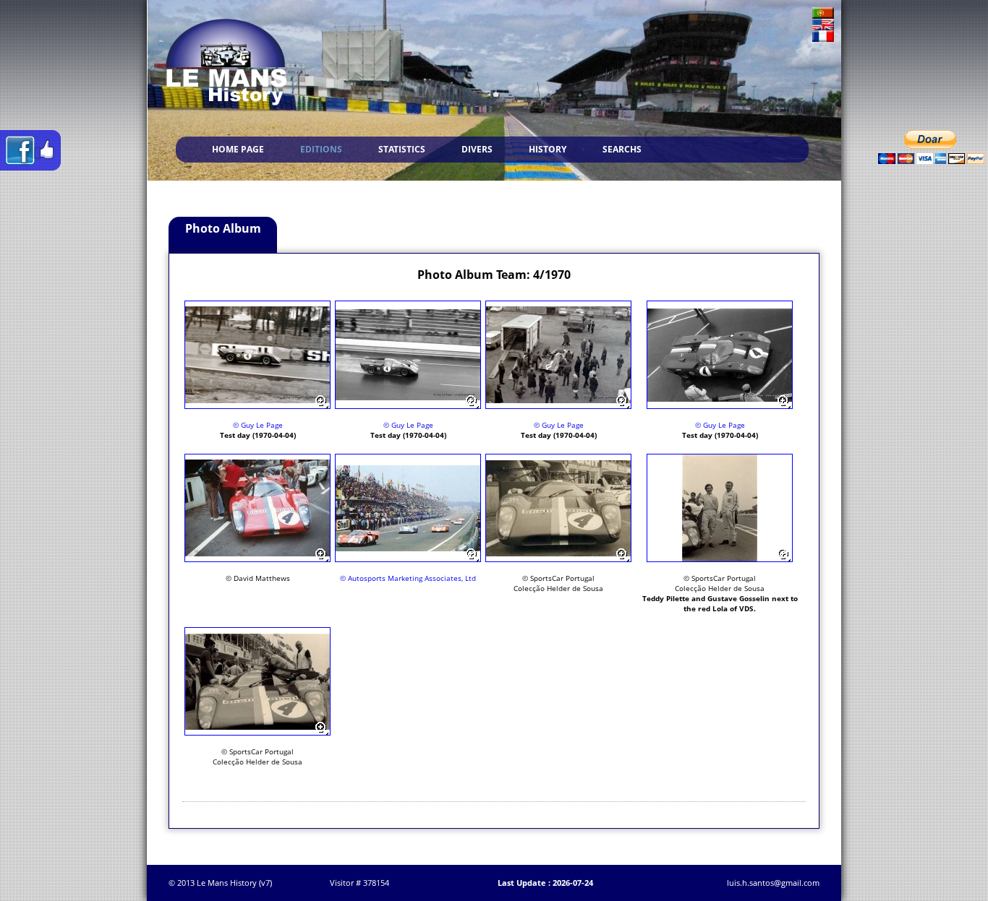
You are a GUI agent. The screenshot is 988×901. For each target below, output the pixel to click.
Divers (477, 149)
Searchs (622, 149)
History (547, 149)
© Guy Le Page (258, 425)
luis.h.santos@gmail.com (773, 882)
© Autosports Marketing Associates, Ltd (408, 578)
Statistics (401, 149)
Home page (238, 149)
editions (321, 149)
